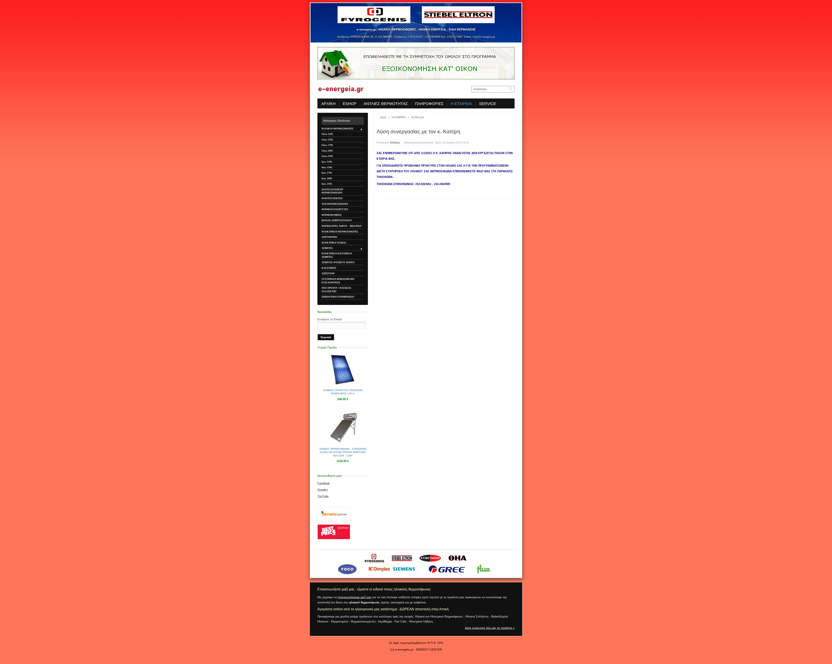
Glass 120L (327, 134)
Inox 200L (327, 178)
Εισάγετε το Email (329, 319)
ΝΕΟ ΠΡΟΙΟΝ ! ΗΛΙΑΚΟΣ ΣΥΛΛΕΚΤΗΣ (336, 290)
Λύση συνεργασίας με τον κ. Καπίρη (418, 131)
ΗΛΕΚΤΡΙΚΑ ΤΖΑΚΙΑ (334, 242)
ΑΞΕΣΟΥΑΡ (328, 273)
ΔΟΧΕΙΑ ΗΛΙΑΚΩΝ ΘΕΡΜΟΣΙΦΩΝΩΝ (332, 191)
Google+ (322, 489)
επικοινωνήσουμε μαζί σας (354, 597)
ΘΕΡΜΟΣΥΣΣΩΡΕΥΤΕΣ (335, 209)
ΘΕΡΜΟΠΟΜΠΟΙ (331, 215)
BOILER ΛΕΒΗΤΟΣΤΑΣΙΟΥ (337, 220)
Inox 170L (327, 172)
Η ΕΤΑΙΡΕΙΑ (399, 117)
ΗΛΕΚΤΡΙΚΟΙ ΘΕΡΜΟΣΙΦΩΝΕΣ (340, 231)
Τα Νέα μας (417, 117)
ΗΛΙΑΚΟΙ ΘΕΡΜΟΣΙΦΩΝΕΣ (337, 128)
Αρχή (383, 117)
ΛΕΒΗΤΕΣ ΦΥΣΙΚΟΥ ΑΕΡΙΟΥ (338, 262)
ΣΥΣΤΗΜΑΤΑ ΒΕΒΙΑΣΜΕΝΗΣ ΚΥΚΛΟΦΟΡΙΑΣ (338, 281)
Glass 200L (327, 150)
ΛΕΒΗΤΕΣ (327, 248)
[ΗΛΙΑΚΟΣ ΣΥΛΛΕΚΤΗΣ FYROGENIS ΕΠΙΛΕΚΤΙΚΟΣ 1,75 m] (342, 386)
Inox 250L (327, 183)
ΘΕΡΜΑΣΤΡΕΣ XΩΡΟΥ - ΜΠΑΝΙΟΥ (342, 226)
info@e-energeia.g (483, 36)
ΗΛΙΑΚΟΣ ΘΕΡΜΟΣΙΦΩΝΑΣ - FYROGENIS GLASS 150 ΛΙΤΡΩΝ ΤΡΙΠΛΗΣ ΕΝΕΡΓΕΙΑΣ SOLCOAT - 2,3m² (342, 452)
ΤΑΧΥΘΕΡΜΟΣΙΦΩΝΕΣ (335, 204)
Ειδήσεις (395, 142)
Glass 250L (327, 156)
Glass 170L (327, 145)
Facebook (323, 483)
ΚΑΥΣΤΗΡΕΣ (329, 268)
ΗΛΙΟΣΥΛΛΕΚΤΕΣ (332, 198)
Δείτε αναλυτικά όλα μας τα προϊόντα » (490, 628)
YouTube (322, 496)
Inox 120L (327, 161)
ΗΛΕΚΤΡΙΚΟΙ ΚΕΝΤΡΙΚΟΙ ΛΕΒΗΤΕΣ (337, 255)
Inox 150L (327, 167)
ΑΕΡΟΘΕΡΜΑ (329, 237)
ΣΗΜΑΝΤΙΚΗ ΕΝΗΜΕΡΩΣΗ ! (338, 296)
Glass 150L (327, 139)
